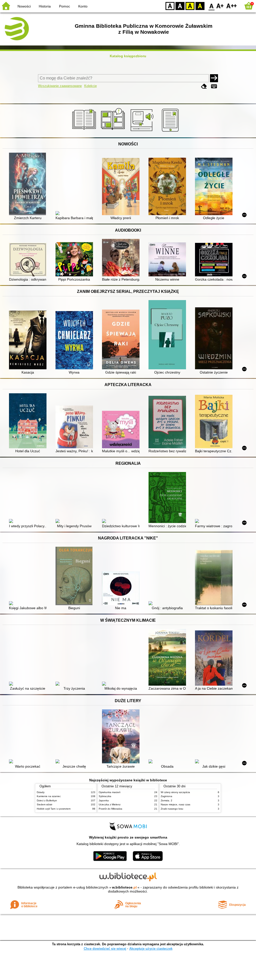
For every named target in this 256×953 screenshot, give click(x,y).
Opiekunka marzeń (109, 792)
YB (190, 5)
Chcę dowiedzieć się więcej (105, 949)
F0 (211, 5)
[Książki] (85, 132)
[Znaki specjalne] (214, 86)
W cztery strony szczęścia (175, 792)
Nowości (24, 6)
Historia (45, 6)
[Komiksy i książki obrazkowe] (113, 132)
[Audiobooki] (142, 132)
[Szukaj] (214, 78)
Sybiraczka (105, 796)
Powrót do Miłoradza (110, 808)
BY (200, 5)
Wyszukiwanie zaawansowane (60, 86)
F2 (231, 5)
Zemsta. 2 (166, 800)
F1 (220, 5)
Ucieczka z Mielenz (109, 804)
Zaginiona (166, 796)
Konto (83, 6)
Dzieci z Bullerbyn (47, 800)
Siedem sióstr (44, 804)
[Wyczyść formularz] (204, 86)
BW (180, 5)
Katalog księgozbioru (128, 56)
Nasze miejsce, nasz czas (175, 804)
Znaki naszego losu (172, 808)
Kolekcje (90, 86)
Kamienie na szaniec (49, 796)
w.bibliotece (124, 887)
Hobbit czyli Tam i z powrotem (53, 808)
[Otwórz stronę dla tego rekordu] (29, 184)
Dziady (40, 792)
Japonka (104, 800)
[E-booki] (171, 132)
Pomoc (64, 6)
